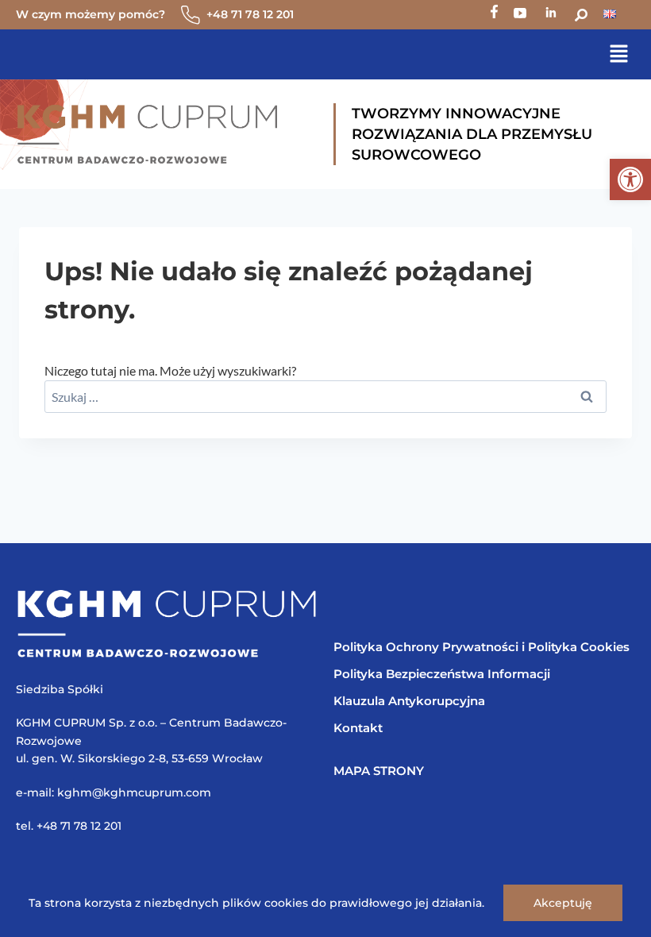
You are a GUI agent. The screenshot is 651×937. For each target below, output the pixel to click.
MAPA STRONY (378, 770)
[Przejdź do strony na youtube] (520, 14)
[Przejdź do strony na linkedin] (550, 14)
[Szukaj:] (325, 396)
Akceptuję (563, 903)
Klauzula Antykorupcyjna (409, 700)
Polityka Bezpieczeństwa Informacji (441, 673)
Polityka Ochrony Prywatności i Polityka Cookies (481, 646)
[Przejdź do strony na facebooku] (494, 14)
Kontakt (358, 727)
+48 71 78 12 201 (250, 14)
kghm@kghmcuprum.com (134, 792)
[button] (630, 179)
